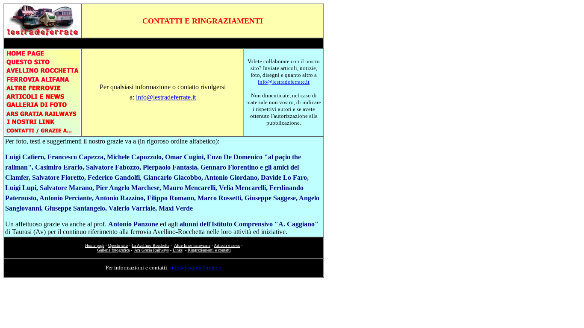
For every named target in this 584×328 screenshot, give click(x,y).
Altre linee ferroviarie (192, 245)
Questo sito (118, 245)
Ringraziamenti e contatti (209, 250)
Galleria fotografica (113, 250)
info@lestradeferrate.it (166, 97)
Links (178, 250)
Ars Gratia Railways (151, 250)
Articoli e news (227, 245)
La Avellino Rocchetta (150, 245)
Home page (94, 245)
